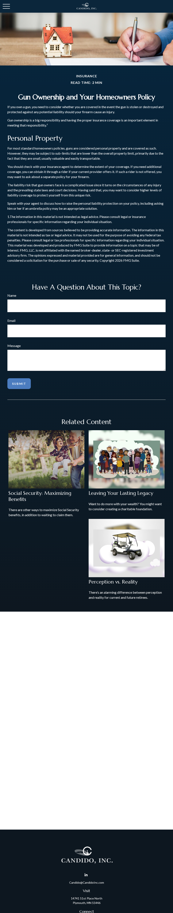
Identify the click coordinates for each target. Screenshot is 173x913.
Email (11, 320)
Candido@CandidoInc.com (86, 882)
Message (14, 346)
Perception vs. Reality (113, 582)
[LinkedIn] (86, 875)
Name (11, 295)
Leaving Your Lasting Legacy (121, 493)
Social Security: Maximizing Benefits (39, 496)
